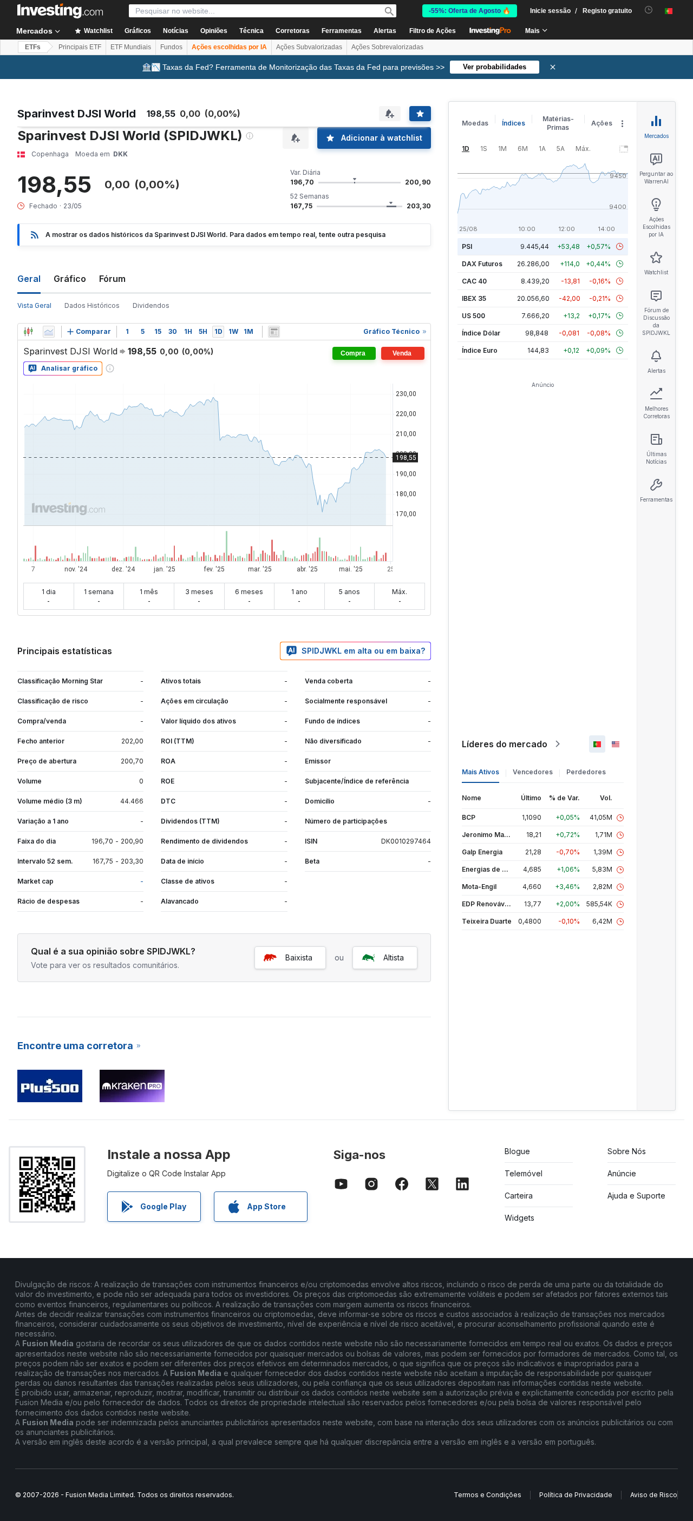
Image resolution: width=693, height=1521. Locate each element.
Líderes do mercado (504, 744)
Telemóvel (523, 1173)
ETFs (33, 47)
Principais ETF (79, 47)
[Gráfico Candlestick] (28, 332)
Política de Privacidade (575, 1495)
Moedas (475, 123)
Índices (513, 123)
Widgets (519, 1217)
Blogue (517, 1151)
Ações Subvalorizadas (309, 47)
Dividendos (151, 305)
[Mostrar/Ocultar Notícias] (274, 332)
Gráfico (70, 278)
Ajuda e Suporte (636, 1195)
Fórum (112, 278)
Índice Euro (480, 350)
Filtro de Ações (432, 31)
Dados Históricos (92, 305)
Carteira (519, 1195)
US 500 (473, 316)
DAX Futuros (482, 264)
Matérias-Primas (558, 123)
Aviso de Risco (653, 1495)
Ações (601, 123)
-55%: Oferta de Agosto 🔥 (470, 11)
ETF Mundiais (130, 47)
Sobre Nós (626, 1151)
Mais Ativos (480, 772)
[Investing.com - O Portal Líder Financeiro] (60, 10)
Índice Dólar (481, 333)
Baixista (298, 957)
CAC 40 (474, 281)
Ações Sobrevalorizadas (387, 47)
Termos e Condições (487, 1495)
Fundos (171, 47)
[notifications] (649, 10)
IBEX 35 (474, 298)
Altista (393, 957)
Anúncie (621, 1173)
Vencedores (533, 772)
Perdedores (586, 772)
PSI (467, 246)
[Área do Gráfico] (49, 332)
